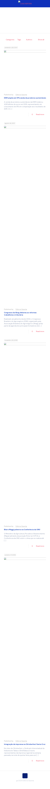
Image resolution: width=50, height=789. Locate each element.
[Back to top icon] (25, 775)
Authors (29, 40)
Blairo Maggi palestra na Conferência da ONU (22, 530)
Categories (10, 40)
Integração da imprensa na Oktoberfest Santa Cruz (24, 744)
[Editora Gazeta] (25, 4)
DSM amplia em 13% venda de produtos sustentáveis (25, 98)
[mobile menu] (47, 4)
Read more (40, 114)
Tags (19, 40)
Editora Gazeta (21, 95)
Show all (41, 40)
